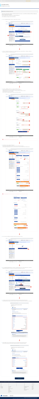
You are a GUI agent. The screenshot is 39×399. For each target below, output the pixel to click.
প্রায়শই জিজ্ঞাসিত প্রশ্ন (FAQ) (26, 386)
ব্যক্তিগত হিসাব (2, 386)
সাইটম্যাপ (32, 389)
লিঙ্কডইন (12, 395)
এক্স (10, 395)
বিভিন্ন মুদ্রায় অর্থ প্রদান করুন (10, 388)
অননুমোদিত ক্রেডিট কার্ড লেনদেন (26, 389)
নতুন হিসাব (9, 389)
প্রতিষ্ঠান (32, 386)
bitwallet (3, 1)
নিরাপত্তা (9, 392)
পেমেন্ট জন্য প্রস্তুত (9, 386)
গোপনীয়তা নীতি (33, 388)
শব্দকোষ (24, 388)
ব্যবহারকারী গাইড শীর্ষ (19, 378)
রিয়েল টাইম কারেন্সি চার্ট (10, 391)
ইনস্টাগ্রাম (11, 395)
